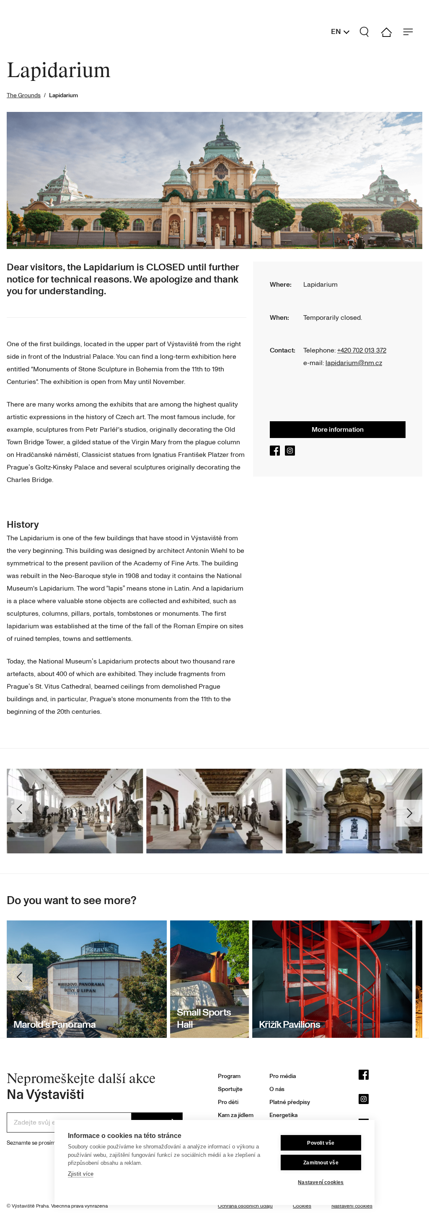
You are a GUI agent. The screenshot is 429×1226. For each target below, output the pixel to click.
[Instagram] (291, 453)
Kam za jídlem (235, 1115)
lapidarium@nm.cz (354, 363)
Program (229, 1076)
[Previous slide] (21, 979)
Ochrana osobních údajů (245, 1206)
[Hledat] (368, 31)
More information (338, 429)
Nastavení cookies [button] (351, 1206)
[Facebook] (276, 453)
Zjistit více (80, 1174)
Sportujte (230, 1089)
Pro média (282, 1076)
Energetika (283, 1115)
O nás (276, 1089)
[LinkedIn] (390, 1126)
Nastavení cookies (321, 1182)
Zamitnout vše (321, 1163)
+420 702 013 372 (361, 350)
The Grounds (24, 95)
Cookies (302, 1206)
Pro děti (228, 1102)
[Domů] (390, 32)
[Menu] (411, 31)
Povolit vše (320, 1143)
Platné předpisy (289, 1102)
